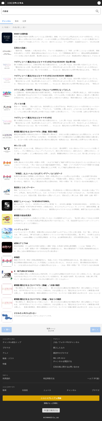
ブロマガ (6, 347)
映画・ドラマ (8, 358)
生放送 (25, 390)
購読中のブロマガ (60, 353)
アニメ (5, 353)
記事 (24, 21)
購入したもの (58, 347)
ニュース (47, 390)
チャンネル (6, 21)
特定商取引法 (48, 378)
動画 (16, 21)
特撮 (4, 364)
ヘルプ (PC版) (93, 378)
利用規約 (6, 378)
